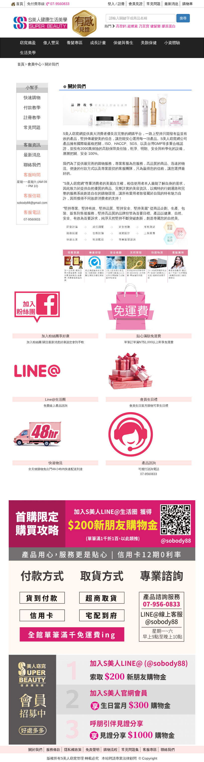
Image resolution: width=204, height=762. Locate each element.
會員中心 (35, 64)
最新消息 (171, 4)
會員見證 (136, 4)
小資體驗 (172, 43)
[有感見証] (84, 22)
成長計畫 (98, 43)
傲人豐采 (51, 43)
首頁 (19, 4)
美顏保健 (149, 43)
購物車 (187, 4)
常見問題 (153, 4)
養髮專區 (75, 43)
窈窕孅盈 (28, 43)
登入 (111, 4)
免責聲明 (93, 750)
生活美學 (28, 53)
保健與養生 (123, 43)
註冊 (121, 4)
